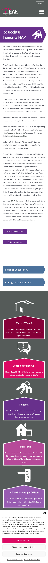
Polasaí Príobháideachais (32, 560)
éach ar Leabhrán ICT (18, 269)
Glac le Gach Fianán (24, 540)
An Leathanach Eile (15, 242)
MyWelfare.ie (16, 201)
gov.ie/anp (31, 220)
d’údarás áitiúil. (30, 121)
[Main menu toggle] (42, 12)
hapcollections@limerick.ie (17, 136)
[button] (44, 513)
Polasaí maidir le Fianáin (15, 560)
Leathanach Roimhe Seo (15, 231)
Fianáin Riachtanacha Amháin (24, 547)
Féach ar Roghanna (24, 554)
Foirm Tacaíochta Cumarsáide (14, 133)
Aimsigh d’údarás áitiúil (18, 282)
